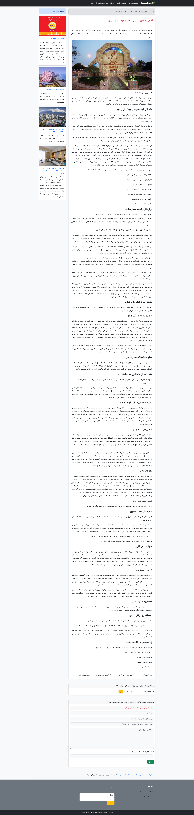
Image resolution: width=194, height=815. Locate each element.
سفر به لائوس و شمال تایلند (56, 38)
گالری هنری (93, 3)
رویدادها (124, 3)
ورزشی (112, 3)
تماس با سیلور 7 (145, 792)
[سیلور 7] (147, 3)
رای (121, 691)
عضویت (110, 803)
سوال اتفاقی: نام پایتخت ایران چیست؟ (141, 751)
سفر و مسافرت (103, 3)
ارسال (150, 762)
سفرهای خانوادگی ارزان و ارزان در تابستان (52, 89)
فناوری (117, 3)
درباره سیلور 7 (146, 796)
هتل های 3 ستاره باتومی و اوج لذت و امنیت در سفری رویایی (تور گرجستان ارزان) (53, 170)
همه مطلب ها (133, 3)
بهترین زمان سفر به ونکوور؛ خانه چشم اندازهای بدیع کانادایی (53, 130)
